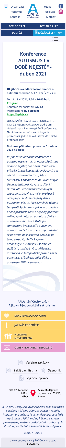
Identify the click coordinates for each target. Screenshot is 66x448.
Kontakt (15, 17)
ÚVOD (6, 6)
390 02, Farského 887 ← (18, 393)
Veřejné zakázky (37, 362)
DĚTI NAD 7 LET (49, 26)
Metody (51, 17)
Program (12, 103)
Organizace (18, 6)
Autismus (16, 12)
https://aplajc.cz (17, 114)
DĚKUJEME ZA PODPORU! (30, 315)
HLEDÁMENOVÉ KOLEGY (23, 336)
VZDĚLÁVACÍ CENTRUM (49, 32)
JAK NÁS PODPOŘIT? (26, 325)
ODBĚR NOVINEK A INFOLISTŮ (33, 347)
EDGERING (33, 443)
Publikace (50, 12)
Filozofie (46, 6)
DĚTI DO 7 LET (17, 26)
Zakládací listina (25, 370)
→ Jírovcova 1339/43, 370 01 (49, 393)
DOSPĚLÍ (17, 32)
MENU (56, 39)
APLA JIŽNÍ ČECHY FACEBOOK (61, 6)
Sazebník (54, 370)
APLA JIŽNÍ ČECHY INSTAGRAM (61, 11)
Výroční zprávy (37, 378)
